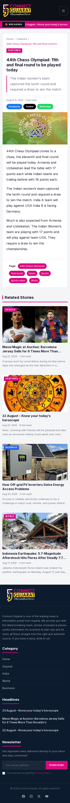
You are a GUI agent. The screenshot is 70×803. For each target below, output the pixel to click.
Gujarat (7, 666)
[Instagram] (31, 796)
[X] (39, 796)
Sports (45, 273)
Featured (22, 39)
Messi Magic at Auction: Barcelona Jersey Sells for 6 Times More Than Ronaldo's (33, 720)
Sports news (18, 280)
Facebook (14, 106)
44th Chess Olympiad (32, 266)
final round (17, 273)
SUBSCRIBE (56, 765)
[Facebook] (23, 796)
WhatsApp (45, 106)
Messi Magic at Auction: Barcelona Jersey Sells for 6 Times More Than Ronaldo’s (30, 351)
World (34, 280)
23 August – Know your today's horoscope (30, 710)
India (5, 673)
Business (11, 447)
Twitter (30, 106)
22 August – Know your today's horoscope (30, 730)
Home (9, 39)
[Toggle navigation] (63, 10)
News (32, 273)
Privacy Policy (43, 772)
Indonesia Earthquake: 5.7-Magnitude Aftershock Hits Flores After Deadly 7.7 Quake (32, 558)
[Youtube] (46, 796)
